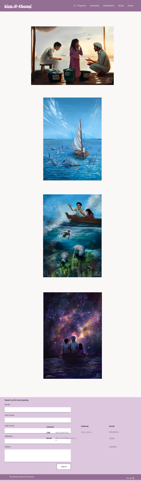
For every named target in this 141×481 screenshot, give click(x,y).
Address (8, 436)
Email (8, 405)
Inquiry (8, 447)
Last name (9, 426)
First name (9, 415)
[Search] (75, 6)
